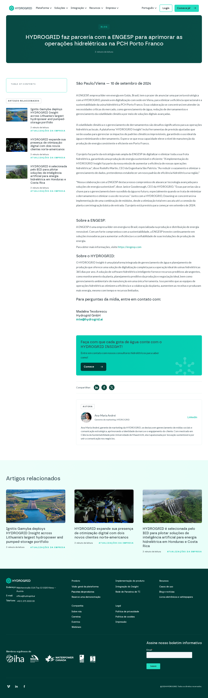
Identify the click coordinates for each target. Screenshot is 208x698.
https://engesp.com (129, 247)
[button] (44, 8)
